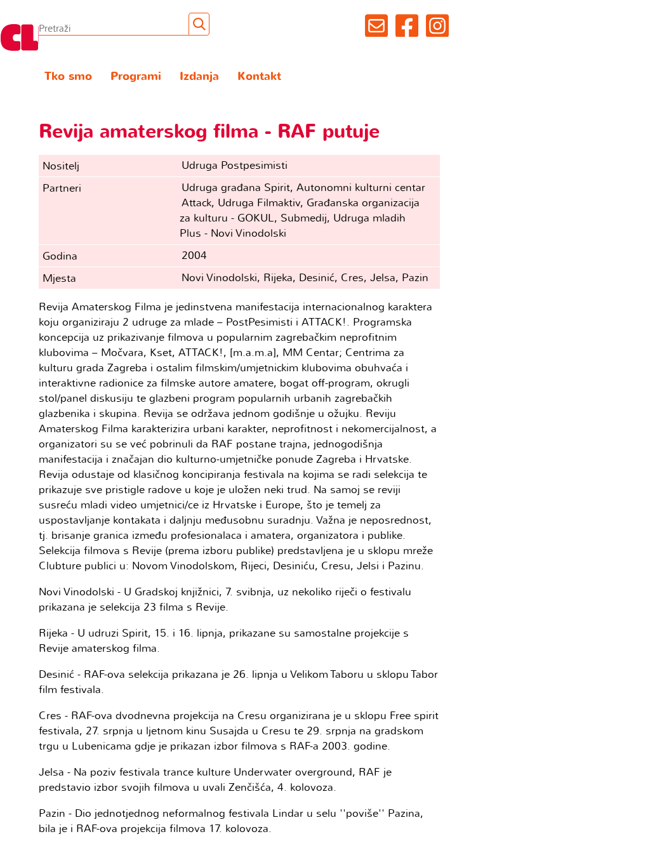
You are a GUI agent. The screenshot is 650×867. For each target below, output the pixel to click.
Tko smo (68, 76)
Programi (135, 76)
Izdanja (199, 76)
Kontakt (259, 76)
